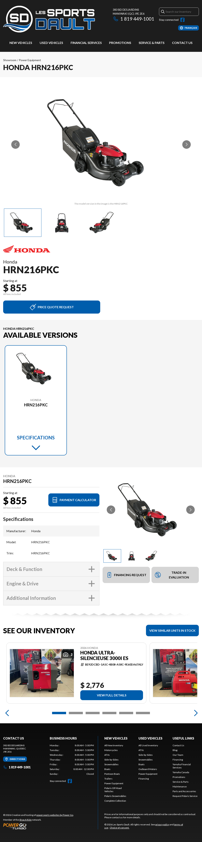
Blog (175, 750)
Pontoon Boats (112, 773)
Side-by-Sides (111, 759)
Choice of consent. (119, 827)
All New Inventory (113, 745)
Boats (107, 769)
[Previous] (7, 713)
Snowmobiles (111, 764)
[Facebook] (182, 19)
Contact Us (182, 43)
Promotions (120, 43)
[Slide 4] (109, 713)
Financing (143, 778)
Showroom (9, 60)
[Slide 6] (143, 713)
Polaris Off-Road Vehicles (113, 790)
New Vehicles (20, 43)
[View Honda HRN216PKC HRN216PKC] (22, 223)
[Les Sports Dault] (49, 19)
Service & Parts (152, 43)
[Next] (195, 713)
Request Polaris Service (185, 796)
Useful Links (183, 738)
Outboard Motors (147, 769)
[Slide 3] (93, 713)
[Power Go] (38, 826)
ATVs (107, 754)
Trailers (108, 778)
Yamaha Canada (181, 772)
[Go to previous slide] (15, 144)
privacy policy (162, 824)
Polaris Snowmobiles (115, 796)
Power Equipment (30, 60)
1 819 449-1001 (137, 19)
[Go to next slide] (186, 144)
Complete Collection (115, 800)
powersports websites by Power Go (54, 815)
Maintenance (180, 786)
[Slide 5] (126, 713)
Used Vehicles (51, 43)
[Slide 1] (59, 713)
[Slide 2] (76, 713)
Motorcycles (111, 750)
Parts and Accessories (184, 791)
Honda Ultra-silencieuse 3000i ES (104, 655)
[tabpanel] (72, 760)
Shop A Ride (25, 819)
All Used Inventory (148, 745)
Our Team (178, 754)
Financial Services (86, 43)
